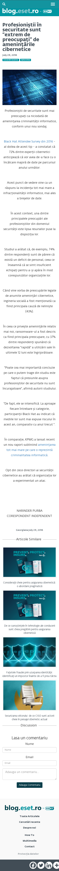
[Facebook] (33, 865)
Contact (30, 847)
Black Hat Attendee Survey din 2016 (28, 141)
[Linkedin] (49, 865)
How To (29, 835)
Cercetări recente (10, 60)
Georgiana (22, 530)
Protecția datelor (28, 854)
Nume (29, 744)
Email (29, 757)
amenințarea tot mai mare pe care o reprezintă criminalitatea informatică (31, 450)
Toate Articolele (29, 816)
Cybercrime (25, 60)
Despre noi (29, 828)
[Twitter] (41, 865)
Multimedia (29, 841)
